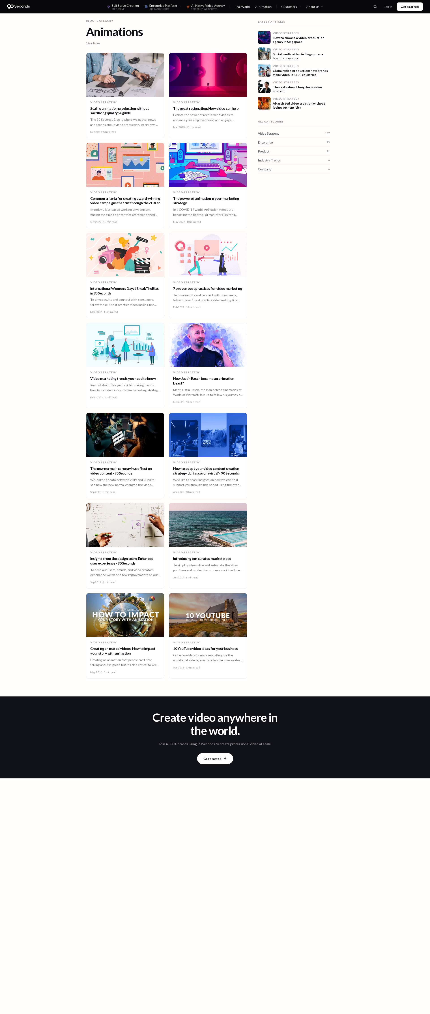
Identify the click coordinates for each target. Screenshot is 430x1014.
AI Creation (263, 7)
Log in (388, 7)
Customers (289, 7)
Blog (90, 20)
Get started (410, 7)
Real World (242, 7)
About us (312, 7)
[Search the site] (375, 7)
